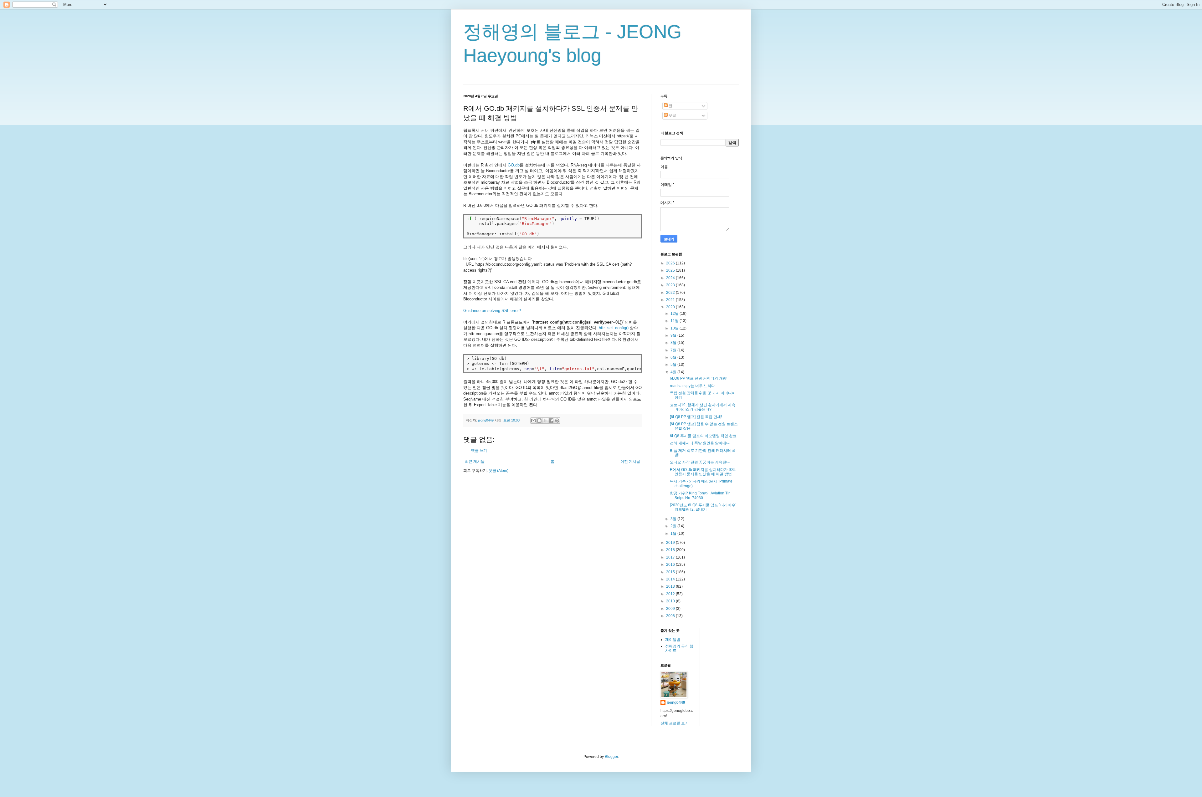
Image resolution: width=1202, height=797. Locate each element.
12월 (675, 313)
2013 (671, 586)
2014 (671, 579)
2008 (671, 616)
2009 (671, 608)
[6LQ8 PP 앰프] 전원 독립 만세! (696, 417)
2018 (671, 550)
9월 (673, 335)
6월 (673, 357)
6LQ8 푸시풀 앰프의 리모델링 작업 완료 (703, 436)
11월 (675, 321)
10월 (675, 328)
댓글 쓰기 (479, 450)
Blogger (611, 756)
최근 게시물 (475, 461)
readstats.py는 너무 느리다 (692, 386)
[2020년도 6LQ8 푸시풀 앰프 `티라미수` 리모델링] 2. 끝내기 (703, 507)
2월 (673, 526)
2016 (671, 564)
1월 (673, 533)
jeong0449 (676, 702)
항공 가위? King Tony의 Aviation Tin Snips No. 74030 (700, 495)
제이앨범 (672, 639)
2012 (671, 594)
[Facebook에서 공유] (551, 420)
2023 (671, 285)
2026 (671, 263)
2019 (671, 542)
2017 (671, 557)
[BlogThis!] (539, 420)
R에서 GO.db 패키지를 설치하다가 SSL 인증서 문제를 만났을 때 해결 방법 (703, 471)
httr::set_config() (614, 327)
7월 (673, 350)
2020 (671, 307)
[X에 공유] (545, 420)
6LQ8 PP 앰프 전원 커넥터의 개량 (698, 378)
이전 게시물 (630, 461)
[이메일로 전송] (533, 420)
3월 (673, 519)
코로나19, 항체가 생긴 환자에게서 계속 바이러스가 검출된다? (702, 407)
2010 (671, 601)
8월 (673, 342)
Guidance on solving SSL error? (492, 310)
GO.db (514, 165)
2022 (671, 292)
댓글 (672, 115)
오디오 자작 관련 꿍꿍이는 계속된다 (700, 462)
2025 (671, 270)
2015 (671, 572)
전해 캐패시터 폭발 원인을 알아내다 (700, 443)
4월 (673, 372)
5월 (673, 364)
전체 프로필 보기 (674, 723)
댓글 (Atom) (498, 470)
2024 (671, 278)
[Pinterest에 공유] (557, 420)
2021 (671, 300)
